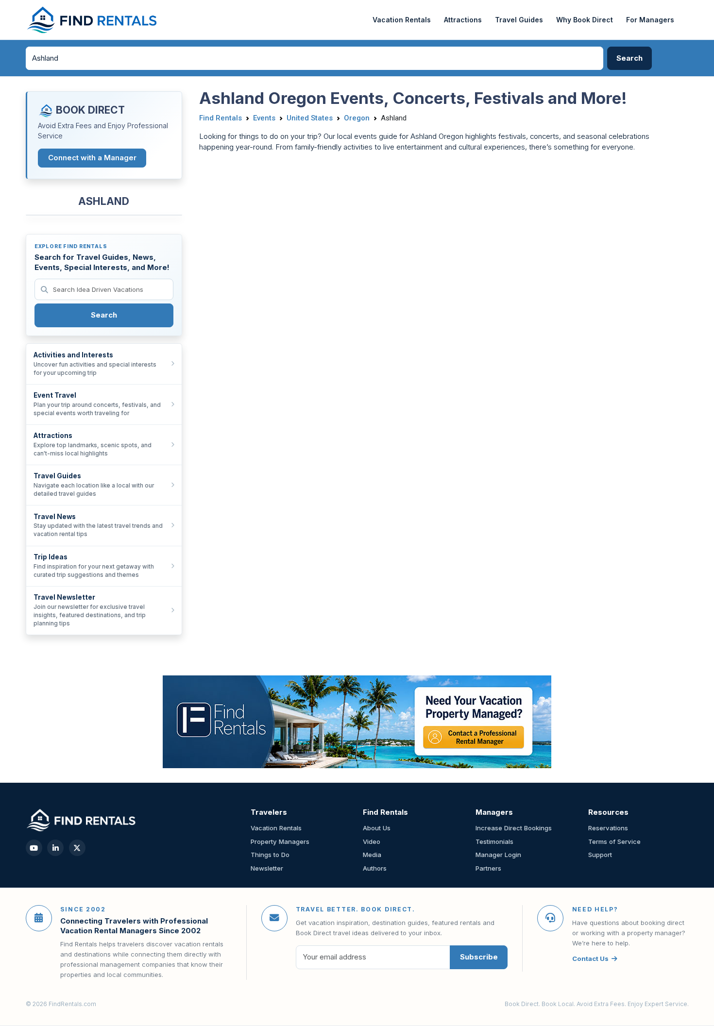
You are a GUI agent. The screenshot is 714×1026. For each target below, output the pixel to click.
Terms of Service (614, 841)
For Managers (650, 20)
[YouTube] (34, 848)
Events (264, 118)
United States (310, 118)
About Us (377, 828)
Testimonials (494, 841)
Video (371, 841)
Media (372, 854)
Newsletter (267, 868)
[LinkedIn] (55, 848)
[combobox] (315, 58)
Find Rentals (220, 118)
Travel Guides (519, 20)
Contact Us (590, 958)
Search (104, 315)
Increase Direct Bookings (514, 828)
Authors (375, 868)
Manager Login (498, 854)
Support (600, 854)
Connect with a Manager (92, 157)
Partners (488, 868)
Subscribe (479, 956)
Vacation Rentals (402, 20)
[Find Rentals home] (92, 19)
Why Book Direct (584, 20)
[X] (77, 848)
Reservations (608, 828)
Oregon (357, 118)
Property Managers (280, 841)
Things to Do (270, 854)
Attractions (463, 20)
